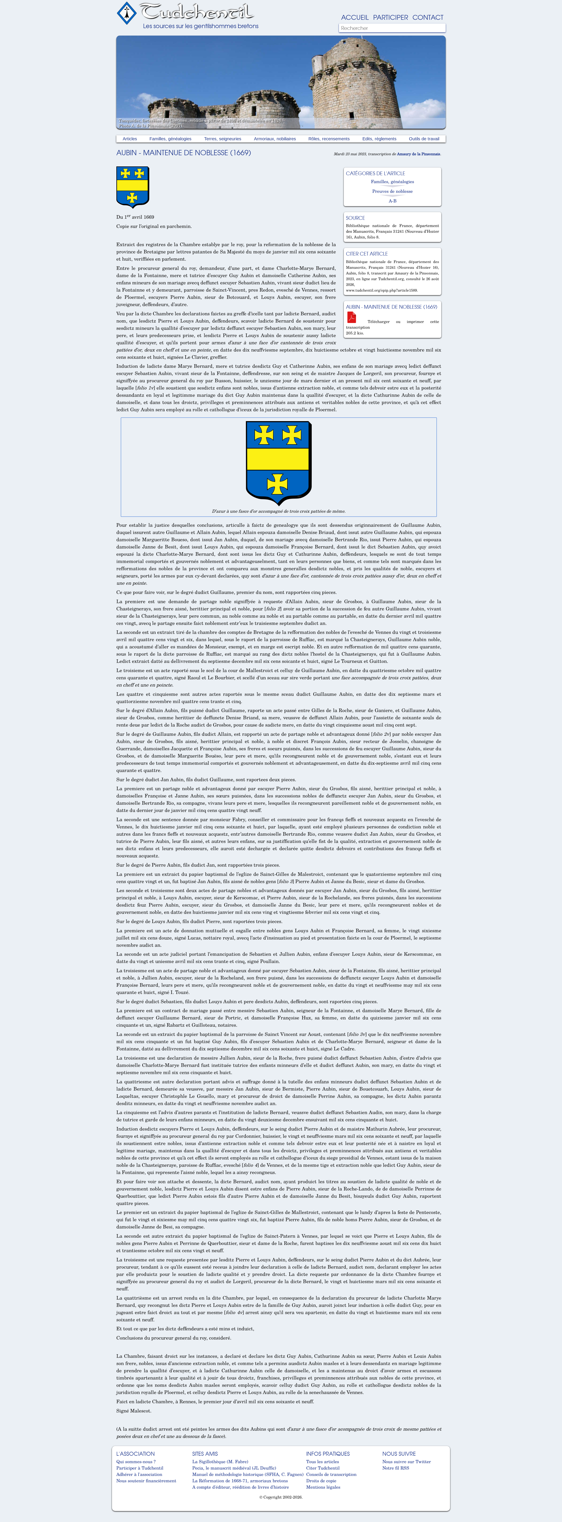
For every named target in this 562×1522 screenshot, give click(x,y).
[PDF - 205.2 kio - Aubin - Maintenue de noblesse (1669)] (353, 321)
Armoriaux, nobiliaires (275, 138)
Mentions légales (323, 1487)
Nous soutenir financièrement (146, 1480)
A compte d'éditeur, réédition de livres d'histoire (240, 1487)
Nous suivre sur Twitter (406, 1461)
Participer (390, 17)
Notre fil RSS (395, 1468)
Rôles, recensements (329, 138)
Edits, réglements (379, 138)
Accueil (355, 17)
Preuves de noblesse (392, 191)
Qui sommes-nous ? (136, 1461)
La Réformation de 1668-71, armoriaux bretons (240, 1480)
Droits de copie (321, 1480)
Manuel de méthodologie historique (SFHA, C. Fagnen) (248, 1474)
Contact (427, 17)
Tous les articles (322, 1461)
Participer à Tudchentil (139, 1468)
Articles (130, 138)
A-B (392, 201)
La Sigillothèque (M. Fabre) (220, 1461)
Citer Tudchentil (323, 1468)
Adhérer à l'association (139, 1474)
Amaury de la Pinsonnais (418, 154)
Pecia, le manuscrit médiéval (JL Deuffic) (234, 1468)
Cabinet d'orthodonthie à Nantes (119, 1508)
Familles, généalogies (170, 138)
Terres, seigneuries (222, 138)
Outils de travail (424, 138)
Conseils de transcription (331, 1474)
